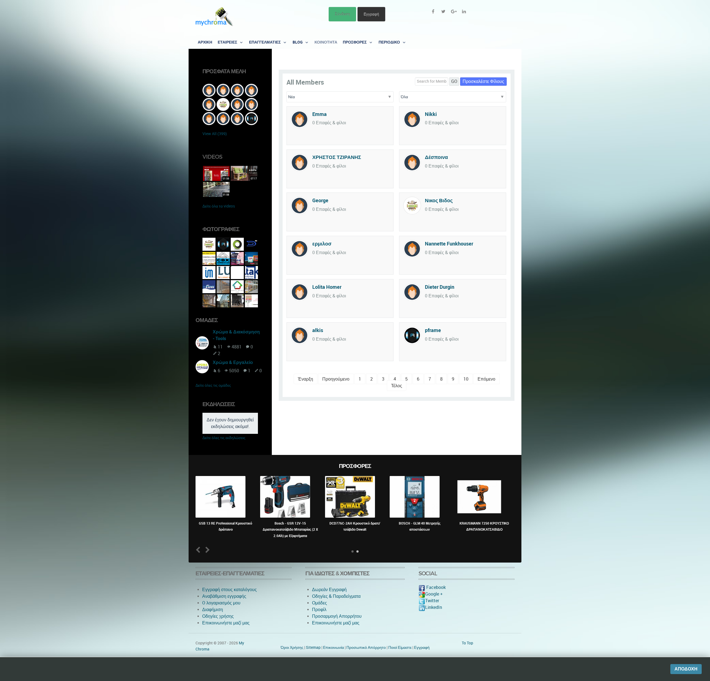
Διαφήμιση (212, 609)
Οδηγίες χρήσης (218, 616)
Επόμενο (486, 379)
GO (454, 81)
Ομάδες (319, 603)
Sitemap (313, 647)
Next (206, 550)
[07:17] (244, 173)
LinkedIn (433, 607)
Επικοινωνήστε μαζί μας (226, 623)
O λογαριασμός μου (221, 603)
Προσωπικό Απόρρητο (366, 647)
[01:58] (216, 189)
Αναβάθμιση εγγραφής (224, 596)
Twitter (432, 600)
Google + (434, 594)
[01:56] (216, 173)
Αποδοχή (686, 669)
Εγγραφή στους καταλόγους (229, 589)
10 (465, 379)
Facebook (435, 587)
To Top (467, 643)
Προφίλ (319, 609)
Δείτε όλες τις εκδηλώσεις (223, 438)
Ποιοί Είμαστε (400, 647)
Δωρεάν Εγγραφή (329, 589)
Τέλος (396, 385)
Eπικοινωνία (333, 647)
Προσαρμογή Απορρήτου (337, 616)
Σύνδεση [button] (342, 14)
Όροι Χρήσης (292, 647)
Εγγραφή (371, 14)
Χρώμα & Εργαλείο (233, 362)
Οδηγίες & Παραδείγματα (336, 596)
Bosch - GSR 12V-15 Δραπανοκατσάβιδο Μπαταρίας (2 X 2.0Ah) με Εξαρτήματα (290, 529)
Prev (199, 550)
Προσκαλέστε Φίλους (483, 81)
